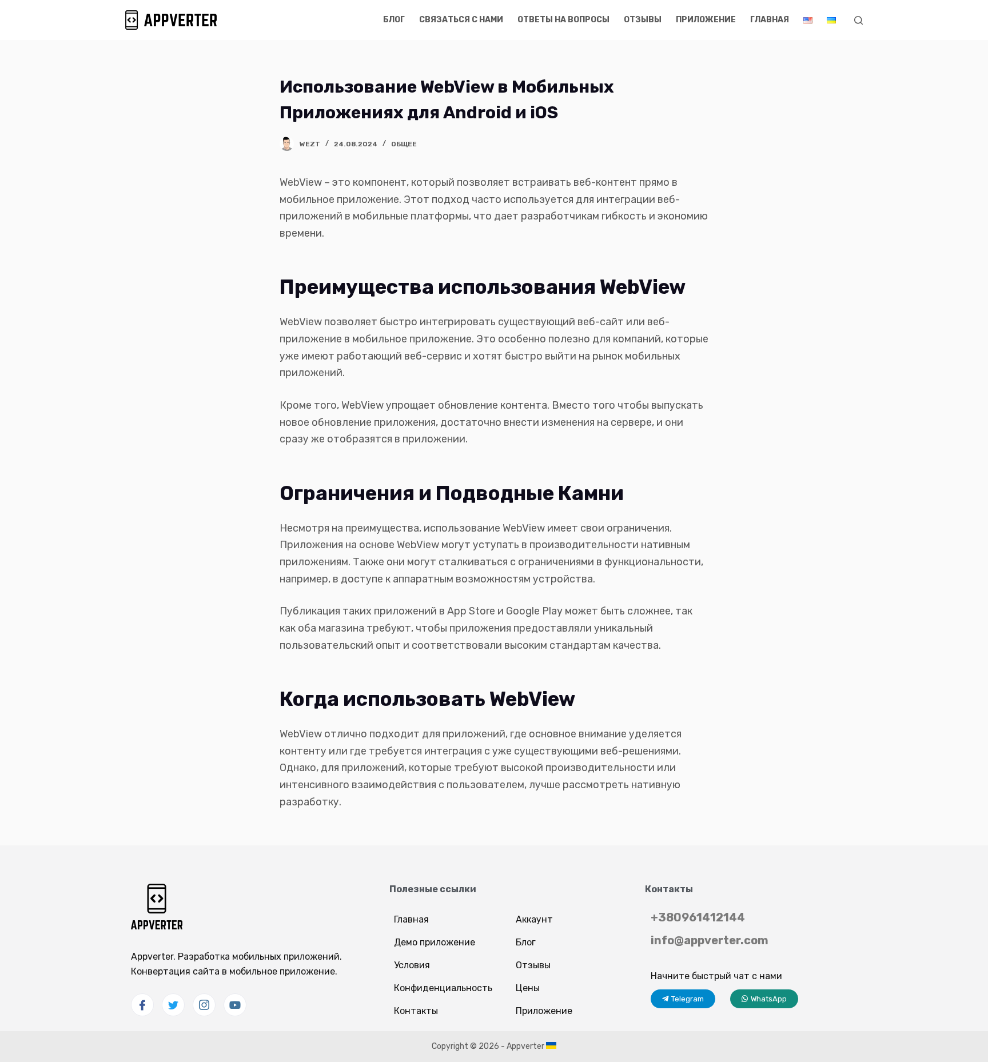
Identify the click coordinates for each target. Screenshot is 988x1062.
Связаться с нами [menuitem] (461, 20)
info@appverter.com (709, 940)
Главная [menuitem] (769, 20)
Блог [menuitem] (394, 20)
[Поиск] (858, 20)
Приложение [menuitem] (706, 20)
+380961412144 (698, 917)
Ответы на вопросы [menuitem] (563, 20)
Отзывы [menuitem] (643, 20)
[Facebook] (142, 1004)
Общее (404, 144)
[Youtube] (235, 1004)
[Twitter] (173, 1004)
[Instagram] (204, 1004)
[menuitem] (807, 20)
